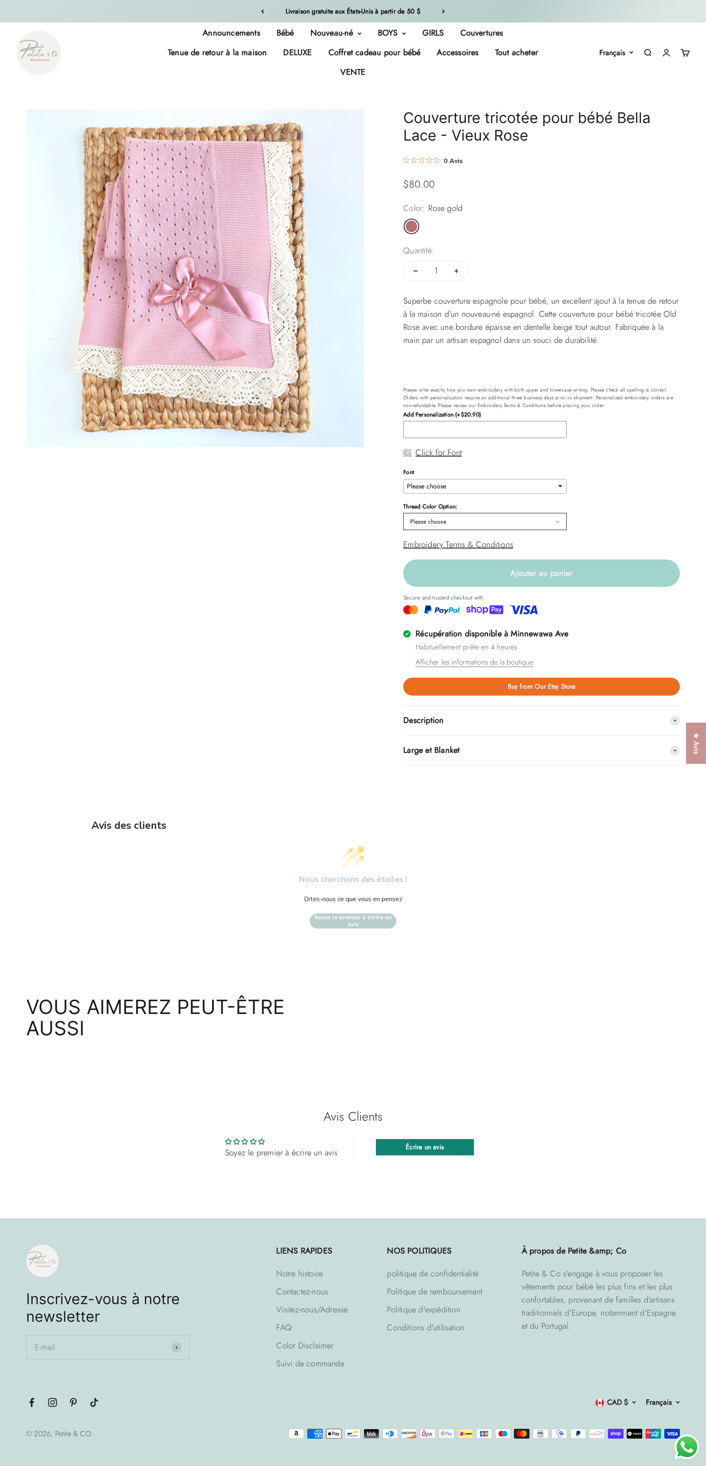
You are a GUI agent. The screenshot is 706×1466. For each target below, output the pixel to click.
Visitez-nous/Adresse (312, 1310)
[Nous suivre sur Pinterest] (73, 1402)
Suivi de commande (310, 1364)
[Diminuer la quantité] (415, 271)
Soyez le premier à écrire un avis (353, 921)
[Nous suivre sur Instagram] (52, 1402)
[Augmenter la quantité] (456, 271)
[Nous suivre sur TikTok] (94, 1402)
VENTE (352, 72)
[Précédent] (262, 11)
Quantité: (418, 251)
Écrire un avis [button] (425, 1147)
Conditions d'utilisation (426, 1328)
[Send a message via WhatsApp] (687, 1447)
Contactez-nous (302, 1292)
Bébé (285, 33)
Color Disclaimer (304, 1346)
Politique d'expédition (423, 1310)
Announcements (231, 33)
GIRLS (433, 33)
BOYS (388, 33)
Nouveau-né (332, 33)
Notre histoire (299, 1274)
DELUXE (297, 52)
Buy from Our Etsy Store (542, 686)
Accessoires (457, 52)
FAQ (284, 1328)
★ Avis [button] (696, 743)
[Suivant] (443, 11)
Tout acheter (516, 52)
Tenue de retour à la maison (217, 52)
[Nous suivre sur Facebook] (31, 1402)
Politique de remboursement (434, 1292)
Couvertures (481, 33)
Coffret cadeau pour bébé (374, 52)
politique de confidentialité (432, 1274)
